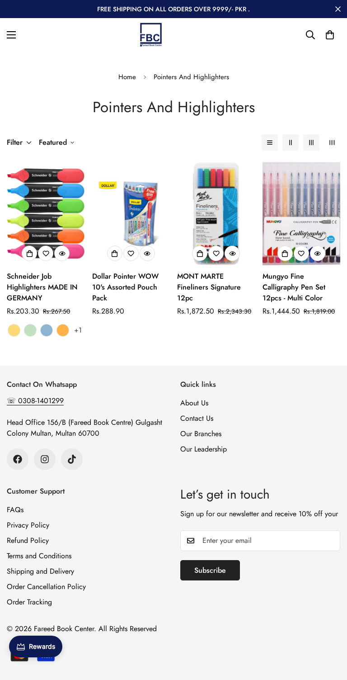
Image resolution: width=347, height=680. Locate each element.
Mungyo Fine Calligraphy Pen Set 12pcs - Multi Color (294, 287)
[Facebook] (17, 459)
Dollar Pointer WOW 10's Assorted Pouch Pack (125, 287)
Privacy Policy (28, 525)
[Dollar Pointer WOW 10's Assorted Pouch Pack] (131, 214)
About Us (194, 403)
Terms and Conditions (39, 556)
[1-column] (270, 142)
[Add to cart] (114, 253)
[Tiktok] (72, 459)
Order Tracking (29, 602)
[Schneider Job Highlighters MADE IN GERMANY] (46, 214)
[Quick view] (62, 253)
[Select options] (29, 253)
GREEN (30, 330)
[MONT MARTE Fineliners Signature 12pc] (216, 214)
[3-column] (311, 142)
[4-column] (332, 142)
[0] (329, 34)
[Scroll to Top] (329, 630)
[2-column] (290, 142)
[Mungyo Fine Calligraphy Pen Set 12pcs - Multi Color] (302, 214)
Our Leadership (203, 449)
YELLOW (14, 330)
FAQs (15, 509)
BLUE (46, 330)
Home (127, 77)
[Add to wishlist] (45, 253)
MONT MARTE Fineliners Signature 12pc (209, 287)
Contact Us (196, 418)
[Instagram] (45, 459)
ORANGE (63, 330)
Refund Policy (28, 540)
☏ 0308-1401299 (35, 400)
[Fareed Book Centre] (151, 35)
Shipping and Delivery (40, 571)
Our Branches (200, 433)
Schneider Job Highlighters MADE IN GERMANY (42, 287)
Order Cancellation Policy (46, 586)
